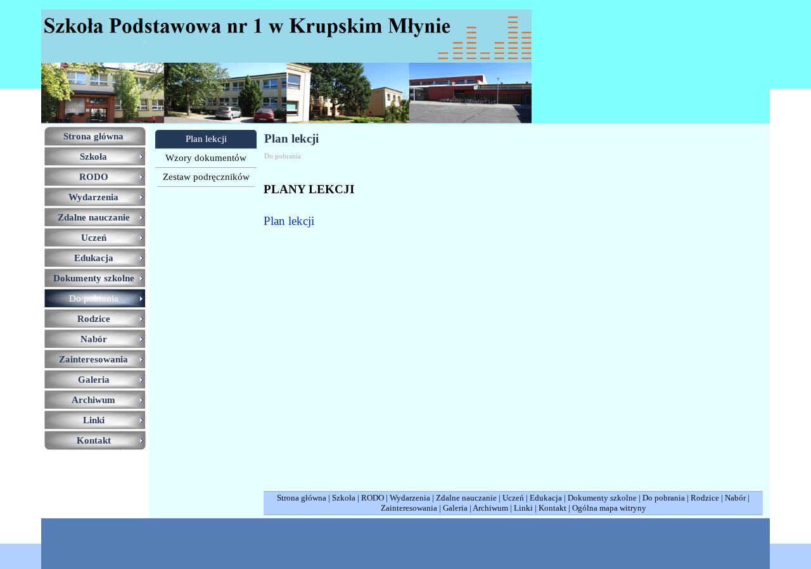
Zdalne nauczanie (466, 497)
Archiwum (490, 508)
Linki (523, 508)
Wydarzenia (410, 497)
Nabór (735, 497)
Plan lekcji (289, 220)
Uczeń (513, 497)
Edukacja (546, 497)
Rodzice (705, 497)
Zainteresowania (409, 508)
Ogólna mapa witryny (609, 508)
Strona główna (301, 497)
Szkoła (343, 497)
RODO (372, 497)
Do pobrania (663, 497)
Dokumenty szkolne (602, 497)
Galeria (455, 508)
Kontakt (552, 508)
